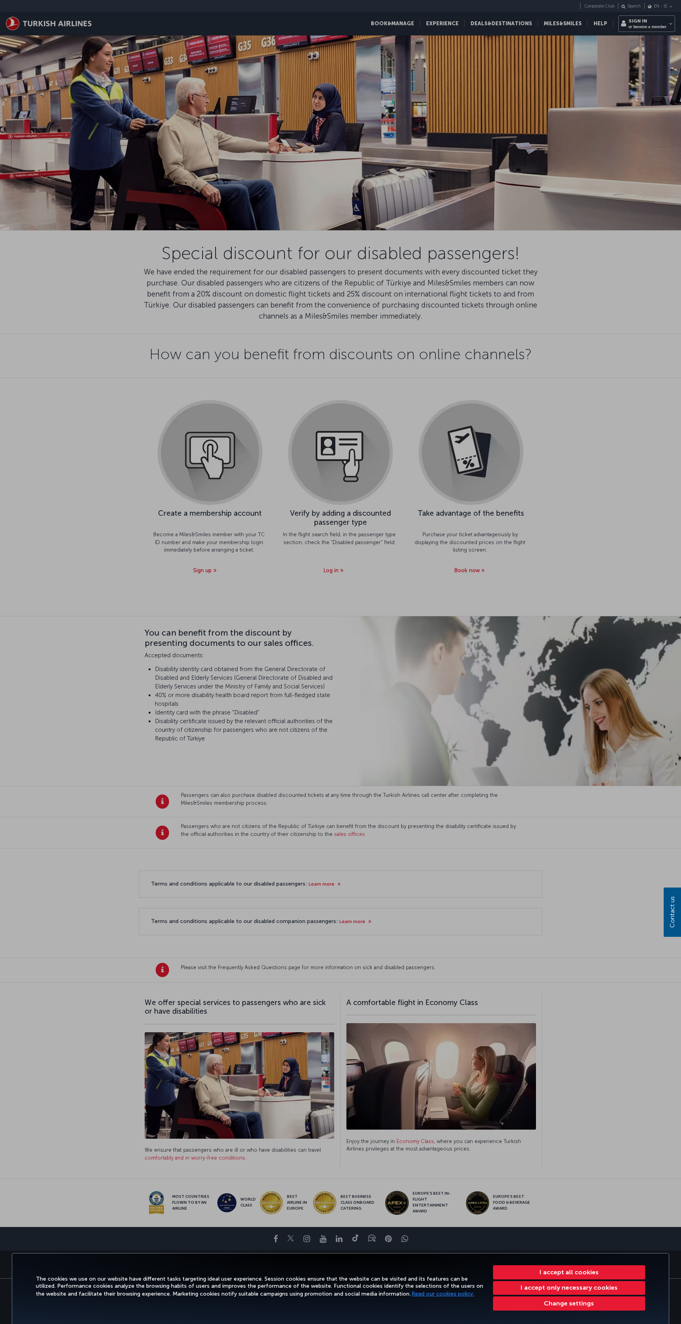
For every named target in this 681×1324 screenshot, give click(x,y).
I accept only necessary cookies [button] (569, 1287)
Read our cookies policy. (443, 1293)
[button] (569, 1303)
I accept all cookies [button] (569, 1272)
